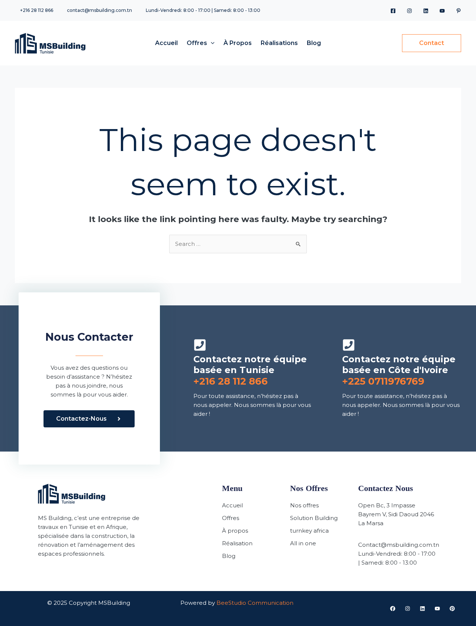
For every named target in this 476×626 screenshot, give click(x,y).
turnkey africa (309, 530)
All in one (303, 543)
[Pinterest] (458, 10)
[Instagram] (409, 10)
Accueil (232, 505)
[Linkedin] (425, 10)
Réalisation (237, 543)
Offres (230, 517)
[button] (211, 42)
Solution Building (314, 517)
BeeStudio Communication (254, 602)
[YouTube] (442, 10)
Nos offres (304, 505)
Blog (228, 555)
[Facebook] (393, 10)
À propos (235, 530)
